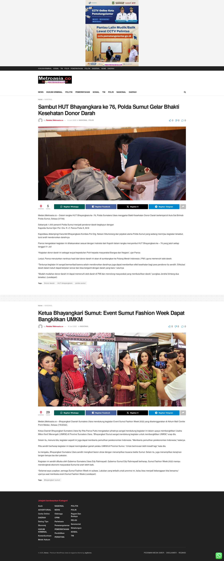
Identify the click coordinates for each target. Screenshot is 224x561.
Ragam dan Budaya (76, 515)
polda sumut (80, 283)
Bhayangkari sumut (52, 480)
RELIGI (74, 520)
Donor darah (49, 283)
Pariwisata (59, 521)
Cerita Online (44, 513)
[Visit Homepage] (55, 80)
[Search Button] (185, 92)
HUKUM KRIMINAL (45, 68)
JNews (46, 553)
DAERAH (111, 68)
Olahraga (59, 513)
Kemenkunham (44, 535)
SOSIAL (56, 68)
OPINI (57, 517)
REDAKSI (182, 552)
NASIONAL (96, 68)
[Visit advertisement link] (112, 33)
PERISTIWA (59, 537)
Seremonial (76, 524)
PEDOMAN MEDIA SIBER (154, 552)
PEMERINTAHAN (77, 68)
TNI (61, 68)
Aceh (40, 506)
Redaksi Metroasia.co (54, 120)
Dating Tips (43, 521)
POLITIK (87, 68)
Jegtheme (88, 553)
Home (40, 99)
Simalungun (76, 528)
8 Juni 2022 (72, 120)
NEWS (103, 68)
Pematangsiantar (62, 525)
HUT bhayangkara (65, 283)
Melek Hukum (44, 539)
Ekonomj (42, 525)
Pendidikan (60, 533)
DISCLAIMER (171, 552)
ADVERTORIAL (44, 509)
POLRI (66, 68)
